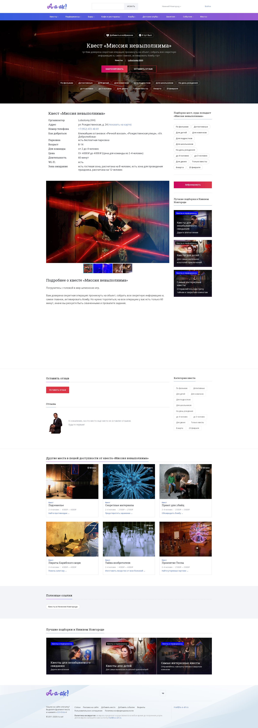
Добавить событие (126, 707)
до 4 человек (86, 88)
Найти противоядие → (59, 513)
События (187, 16)
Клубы (131, 16)
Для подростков (142, 82)
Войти (208, 6)
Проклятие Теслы (173, 562)
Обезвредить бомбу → (172, 513)
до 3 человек (105, 88)
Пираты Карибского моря (65, 562)
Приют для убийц (173, 505)
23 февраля (172, 88)
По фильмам (66, 82)
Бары (91, 16)
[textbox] (108, 4)
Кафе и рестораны (110, 16)
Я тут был (147, 35)
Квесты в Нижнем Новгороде (63, 606)
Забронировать (114, 69)
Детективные (85, 82)
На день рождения (188, 82)
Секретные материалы (119, 505)
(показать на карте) (120, 124)
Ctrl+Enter (61, 712)
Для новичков (121, 82)
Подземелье (56, 505)
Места (203, 16)
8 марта (157, 88)
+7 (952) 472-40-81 (88, 129)
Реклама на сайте (91, 707)
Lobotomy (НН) (135, 60)
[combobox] (108, 6)
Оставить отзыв (143, 69)
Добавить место (108, 707)
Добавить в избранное (121, 35)
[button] (166, 183)
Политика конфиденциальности (119, 710)
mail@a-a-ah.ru (114, 717)
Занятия (170, 16)
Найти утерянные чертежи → (175, 571)
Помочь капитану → (58, 571)
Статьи (77, 707)
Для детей (103, 82)
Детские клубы (150, 16)
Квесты (54, 16)
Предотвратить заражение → (119, 513)
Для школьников (164, 82)
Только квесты (140, 88)
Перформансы (72, 16)
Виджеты (141, 707)
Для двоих (122, 88)
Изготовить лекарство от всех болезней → (125, 571)
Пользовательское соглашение (88, 710)
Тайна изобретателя (117, 562)
